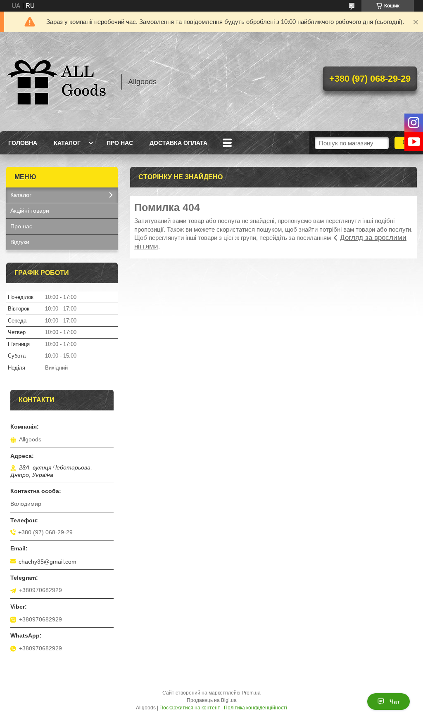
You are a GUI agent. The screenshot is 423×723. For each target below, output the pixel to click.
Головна (22, 143)
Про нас (120, 143)
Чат (395, 701)
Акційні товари (29, 210)
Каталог (67, 143)
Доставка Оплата (178, 143)
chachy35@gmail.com (47, 561)
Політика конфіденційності (255, 708)
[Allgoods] (60, 81)
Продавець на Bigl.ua (212, 700)
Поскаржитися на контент (189, 708)
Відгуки (19, 242)
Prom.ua (251, 693)
